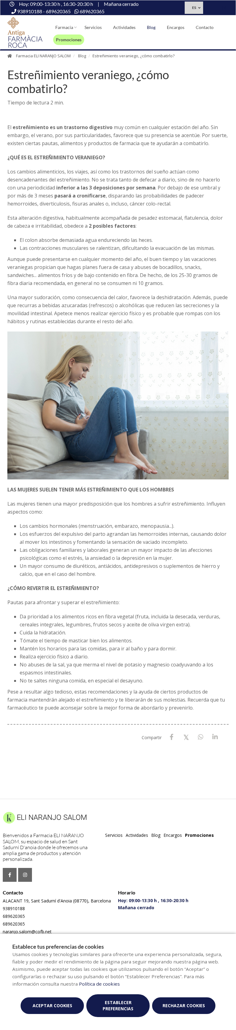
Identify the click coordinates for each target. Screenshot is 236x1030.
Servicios (93, 27)
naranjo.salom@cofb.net (27, 931)
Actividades (124, 27)
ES (194, 7)
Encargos (175, 27)
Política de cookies (99, 984)
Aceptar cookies (52, 1005)
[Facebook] (172, 737)
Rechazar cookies (184, 1005)
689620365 (14, 916)
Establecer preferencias (118, 1005)
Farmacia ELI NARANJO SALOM (43, 56)
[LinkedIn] (215, 737)
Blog (151, 27)
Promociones (68, 39)
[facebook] (210, 8)
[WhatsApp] (200, 737)
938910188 (14, 908)
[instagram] (224, 8)
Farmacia (64, 27)
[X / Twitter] (186, 737)
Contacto (205, 27)
